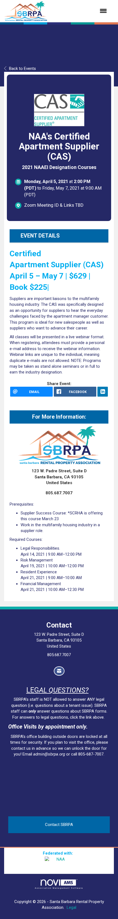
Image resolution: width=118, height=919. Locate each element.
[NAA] (59, 863)
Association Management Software (59, 888)
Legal (71, 907)
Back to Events (22, 68)
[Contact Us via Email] (59, 671)
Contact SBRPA (59, 824)
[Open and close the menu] (80, 11)
